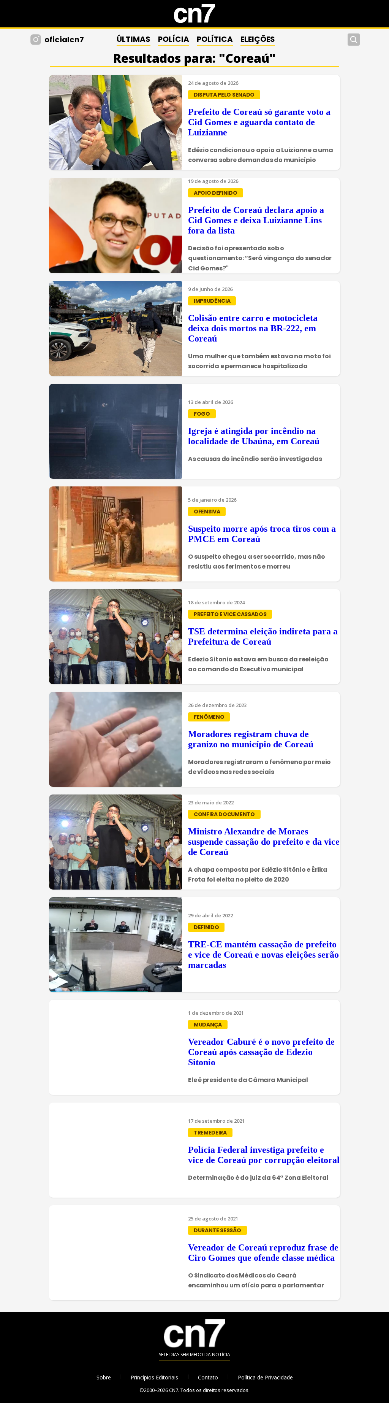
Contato (208, 1377)
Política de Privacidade (265, 1377)
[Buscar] (354, 39)
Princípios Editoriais (154, 1377)
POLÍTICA (215, 39)
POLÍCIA (173, 39)
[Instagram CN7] (36, 39)
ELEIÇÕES (257, 39)
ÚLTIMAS (133, 39)
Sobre (103, 1377)
